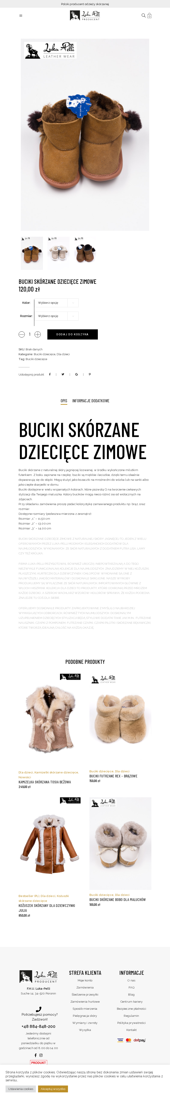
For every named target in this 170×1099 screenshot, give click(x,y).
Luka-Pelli (36, 563)
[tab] (64, 401)
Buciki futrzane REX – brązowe (113, 775)
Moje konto (85, 980)
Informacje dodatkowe (90, 400)
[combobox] (56, 302)
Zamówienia (85, 987)
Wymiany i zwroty (84, 1023)
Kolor (26, 302)
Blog (131, 994)
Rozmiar (26, 316)
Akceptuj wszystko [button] (53, 1089)
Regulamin (131, 1015)
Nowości (25, 777)
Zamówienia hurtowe (85, 1001)
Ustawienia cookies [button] (20, 1089)
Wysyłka (85, 1030)
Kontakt (131, 1030)
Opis (64, 400)
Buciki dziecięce (44, 354)
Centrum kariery (131, 1001)
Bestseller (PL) (29, 896)
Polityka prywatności (131, 1023)
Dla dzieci (63, 354)
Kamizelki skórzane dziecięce (56, 772)
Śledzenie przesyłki (85, 994)
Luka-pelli (60, 543)
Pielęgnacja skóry (85, 1015)
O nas (131, 980)
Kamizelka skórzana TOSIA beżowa (45, 781)
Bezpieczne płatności (131, 1008)
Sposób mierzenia (85, 1008)
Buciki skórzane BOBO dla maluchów (117, 899)
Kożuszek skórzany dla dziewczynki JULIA (47, 908)
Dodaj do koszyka (72, 334)
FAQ (131, 987)
